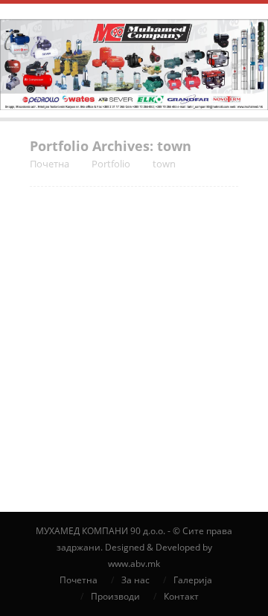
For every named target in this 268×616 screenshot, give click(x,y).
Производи (115, 596)
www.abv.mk (134, 563)
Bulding (115, 440)
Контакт (181, 596)
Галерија (192, 580)
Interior (153, 440)
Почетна (79, 580)
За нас (135, 580)
